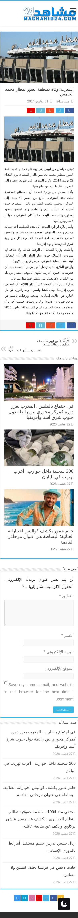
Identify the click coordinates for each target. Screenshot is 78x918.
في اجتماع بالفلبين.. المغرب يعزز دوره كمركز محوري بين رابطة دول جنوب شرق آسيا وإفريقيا (41, 411)
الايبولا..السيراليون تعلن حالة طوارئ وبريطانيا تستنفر (53, 341)
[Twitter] (46, 898)
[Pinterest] (39, 898)
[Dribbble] (32, 898)
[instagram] (17, 898)
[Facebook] (53, 898)
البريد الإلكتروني (59, 652)
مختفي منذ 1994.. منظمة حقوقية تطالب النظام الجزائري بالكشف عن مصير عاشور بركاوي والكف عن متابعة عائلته (40, 819)
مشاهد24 (62, 101)
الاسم (67, 635)
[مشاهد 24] (49, 13)
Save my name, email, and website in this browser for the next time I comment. (39, 691)
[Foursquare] (24, 898)
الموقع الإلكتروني (59, 668)
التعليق (66, 596)
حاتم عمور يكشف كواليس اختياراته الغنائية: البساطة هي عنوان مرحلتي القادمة (40, 536)
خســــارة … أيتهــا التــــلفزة (25, 349)
